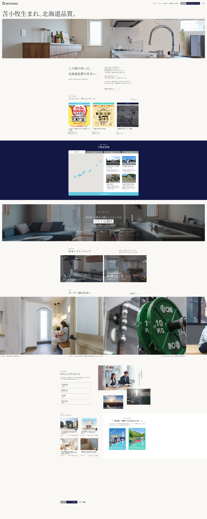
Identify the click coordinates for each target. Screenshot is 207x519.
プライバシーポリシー (143, 510)
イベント (160, 3)
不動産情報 (171, 3)
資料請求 (183, 3)
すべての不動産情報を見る (103, 194)
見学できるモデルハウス (193, 3)
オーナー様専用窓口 (137, 490)
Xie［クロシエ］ (104, 496)
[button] (79, 176)
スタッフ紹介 (121, 493)
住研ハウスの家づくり (109, 88)
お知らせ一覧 (132, 465)
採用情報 (120, 497)
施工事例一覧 (132, 293)
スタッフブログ (122, 496)
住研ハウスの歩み (122, 491)
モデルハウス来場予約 (72, 502)
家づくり (154, 3)
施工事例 (165, 3)
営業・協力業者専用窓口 (134, 510)
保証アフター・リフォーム (106, 493)
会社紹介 (176, 3)
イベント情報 (136, 488)
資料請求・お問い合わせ (138, 491)
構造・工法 (103, 491)
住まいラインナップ (103, 495)
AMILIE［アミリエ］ (104, 498)
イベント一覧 (132, 99)
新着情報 (120, 494)
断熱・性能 (103, 490)
